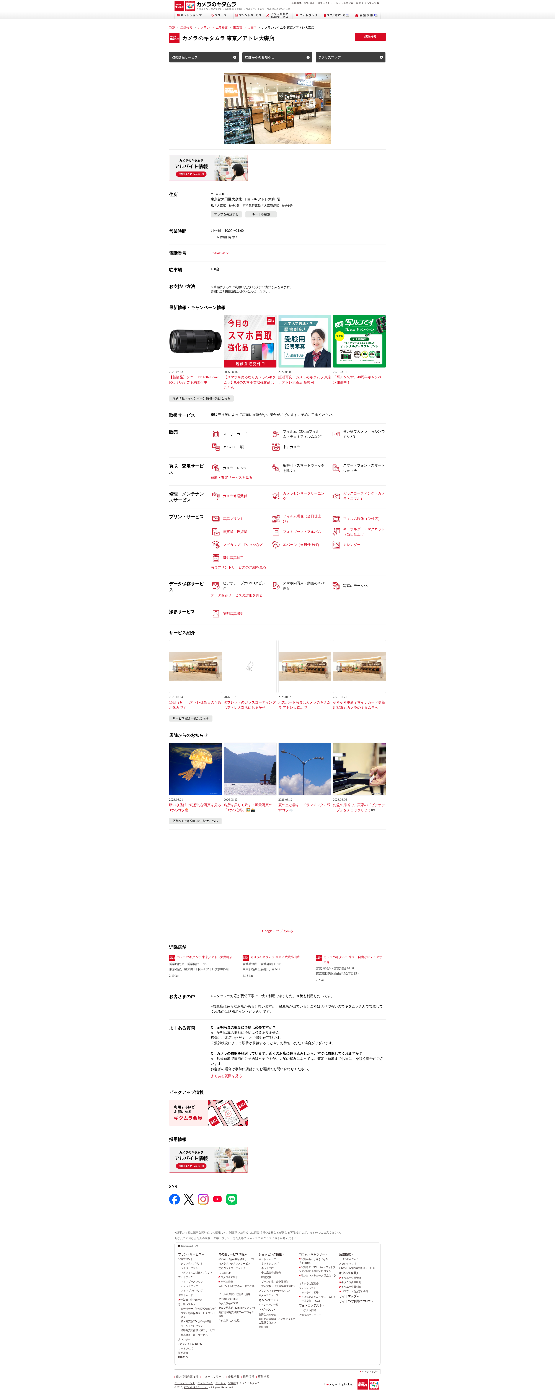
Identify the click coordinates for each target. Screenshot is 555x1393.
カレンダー (184, 1339)
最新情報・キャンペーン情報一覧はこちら (201, 398)
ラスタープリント (190, 1268)
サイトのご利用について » (356, 1301)
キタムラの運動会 (308, 1283)
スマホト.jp (225, 1272)
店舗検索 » (346, 1254)
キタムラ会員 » (349, 1273)
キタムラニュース (268, 1295)
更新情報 (263, 1327)
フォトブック (185, 1277)
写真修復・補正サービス (194, 1334)
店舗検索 (186, 27)
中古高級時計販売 (271, 1272)
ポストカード (185, 1295)
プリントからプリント (193, 1326)
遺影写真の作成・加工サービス (198, 1330)
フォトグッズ (185, 1348)
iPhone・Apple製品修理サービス (236, 1259)
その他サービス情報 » (233, 1254)
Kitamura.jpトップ (189, 1246)
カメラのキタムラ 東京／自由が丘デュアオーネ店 (354, 959)
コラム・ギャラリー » (313, 1254)
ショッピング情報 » (271, 1254)
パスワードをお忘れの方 (354, 1291)
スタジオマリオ (229, 1277)
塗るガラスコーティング (232, 1268)
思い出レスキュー (188, 1304)
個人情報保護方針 (187, 1376)
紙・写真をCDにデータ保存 (196, 1321)
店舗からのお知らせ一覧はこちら (195, 821)
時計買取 (266, 1277)
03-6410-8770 (220, 253)
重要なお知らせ (267, 1314)
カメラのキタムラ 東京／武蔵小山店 (275, 957)
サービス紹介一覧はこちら (191, 718)
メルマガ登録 (371, 3)
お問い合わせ (325, 3)
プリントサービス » (191, 1254)
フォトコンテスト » (311, 1305)
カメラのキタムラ (349, 1259)
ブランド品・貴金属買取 (274, 1281)
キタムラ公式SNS (228, 1303)
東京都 (237, 27)
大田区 (251, 27)
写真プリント (185, 1259)
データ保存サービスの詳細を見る (237, 595)
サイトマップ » (349, 1296)
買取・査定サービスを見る (231, 477)
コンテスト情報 (307, 1310)
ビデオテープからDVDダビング (198, 1308)
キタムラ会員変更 (351, 1282)
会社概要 (296, 3)
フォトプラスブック (192, 1281)
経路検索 (370, 36)
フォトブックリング (192, 1290)
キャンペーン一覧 (268, 1304)
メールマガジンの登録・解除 (234, 1294)
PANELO (183, 1357)
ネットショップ (267, 1259)
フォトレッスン (307, 1288)
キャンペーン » (268, 1300)
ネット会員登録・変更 (348, 3)
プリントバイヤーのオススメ (275, 1290)
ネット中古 (267, 1268)
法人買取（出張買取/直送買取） (278, 1286)
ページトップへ (370, 1371)
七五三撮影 (227, 1281)
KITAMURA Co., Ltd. (196, 1387)
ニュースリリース (213, 1376)
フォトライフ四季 (308, 1292)
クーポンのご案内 (228, 1298)
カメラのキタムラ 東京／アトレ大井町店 (204, 957)
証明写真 (183, 1352)
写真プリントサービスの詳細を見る (238, 567)
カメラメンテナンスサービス (234, 1263)
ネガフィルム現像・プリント (197, 1272)
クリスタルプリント (192, 1263)
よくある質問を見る (226, 1076)
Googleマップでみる (277, 931)
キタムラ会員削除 (351, 1286)
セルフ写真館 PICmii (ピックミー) (237, 1307)
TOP (172, 27)
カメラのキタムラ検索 (213, 27)
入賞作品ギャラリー (310, 1314)
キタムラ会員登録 (351, 1277)
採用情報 (309, 3)
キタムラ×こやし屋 (229, 1320)
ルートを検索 (261, 214)
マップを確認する (226, 214)
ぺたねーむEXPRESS (190, 1344)
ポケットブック (189, 1286)
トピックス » (267, 1309)
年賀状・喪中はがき (191, 1299)
